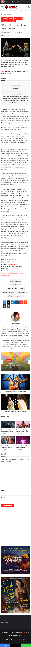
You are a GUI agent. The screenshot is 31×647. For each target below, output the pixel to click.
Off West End (18, 18)
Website (3, 497)
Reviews (12, 21)
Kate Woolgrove (7, 32)
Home (4, 14)
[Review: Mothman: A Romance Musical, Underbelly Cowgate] (8, 424)
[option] (15, 361)
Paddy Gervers (9, 292)
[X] (8, 302)
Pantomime (5, 21)
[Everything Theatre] (11, 7)
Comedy (9, 14)
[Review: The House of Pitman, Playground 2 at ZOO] (23, 440)
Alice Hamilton (16, 281)
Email (3, 490)
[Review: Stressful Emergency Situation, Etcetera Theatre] (23, 424)
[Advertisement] (15, 527)
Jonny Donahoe (15, 285)
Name (3, 483)
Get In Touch (4, 622)
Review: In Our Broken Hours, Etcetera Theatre (14, 367)
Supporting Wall (12, 264)
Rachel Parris (22, 292)
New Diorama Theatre (15, 288)
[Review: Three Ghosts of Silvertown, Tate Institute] (8, 440)
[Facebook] (4, 302)
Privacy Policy (5, 620)
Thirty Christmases (15, 296)
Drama (10, 18)
